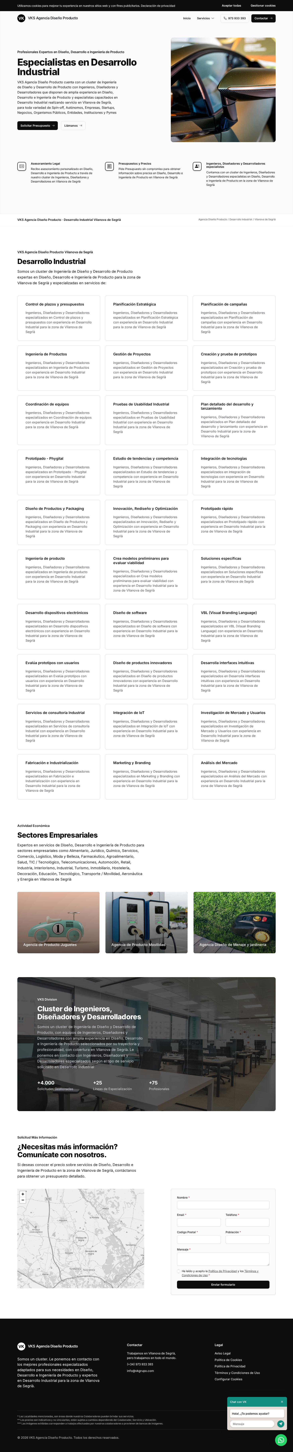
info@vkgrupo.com (140, 1371)
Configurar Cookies (228, 1379)
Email (181, 1214)
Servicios (203, 18)
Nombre (183, 1197)
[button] (81, 1238)
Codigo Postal (187, 1232)
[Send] (280, 1423)
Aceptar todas (231, 5)
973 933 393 (237, 18)
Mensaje (184, 1249)
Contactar (261, 18)
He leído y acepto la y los (220, 1273)
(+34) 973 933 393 (140, 1364)
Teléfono (232, 1214)
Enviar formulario (223, 1284)
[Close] (282, 1402)
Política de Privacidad (222, 1271)
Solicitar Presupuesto (35, 125)
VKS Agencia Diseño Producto (52, 18)
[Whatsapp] (281, 1440)
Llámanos (71, 125)
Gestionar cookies (263, 5)
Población (233, 1232)
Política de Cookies (228, 1360)
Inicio (187, 18)
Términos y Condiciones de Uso (237, 1373)
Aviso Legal (223, 1353)
